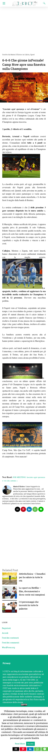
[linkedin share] (29, 509)
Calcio (27, 54)
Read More (20, 743)
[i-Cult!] (25, 2)
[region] (24, 544)
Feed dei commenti (10, 642)
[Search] (43, 3)
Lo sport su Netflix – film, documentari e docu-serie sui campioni (32, 591)
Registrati (6, 628)
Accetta (30, 744)
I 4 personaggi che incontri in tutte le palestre (29, 605)
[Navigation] (3, 3)
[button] (16, 749)
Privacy (6, 663)
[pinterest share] (23, 509)
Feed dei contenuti (10, 638)
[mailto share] (17, 509)
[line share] (41, 509)
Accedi (5, 633)
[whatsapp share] (35, 509)
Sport (32, 54)
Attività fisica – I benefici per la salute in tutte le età (32, 577)
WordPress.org (8, 647)
